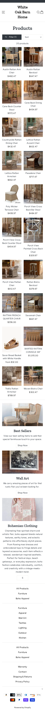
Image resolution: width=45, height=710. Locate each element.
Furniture (22, 593)
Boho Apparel (22, 598)
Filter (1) (12, 37)
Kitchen (22, 637)
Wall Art (22, 618)
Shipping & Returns (22, 676)
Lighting (22, 628)
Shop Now (23, 445)
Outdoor (22, 633)
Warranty (22, 666)
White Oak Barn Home (22, 12)
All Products (22, 588)
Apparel (22, 613)
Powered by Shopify (22, 707)
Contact (22, 671)
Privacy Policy (23, 681)
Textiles (22, 623)
